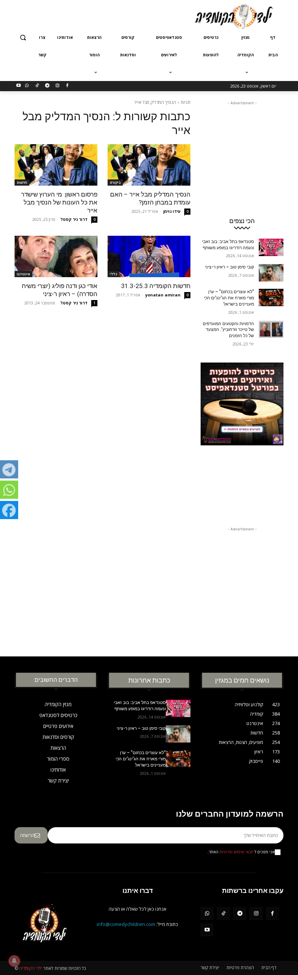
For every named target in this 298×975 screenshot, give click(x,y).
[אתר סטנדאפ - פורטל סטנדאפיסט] (242, 435)
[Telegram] (47, 86)
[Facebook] (67, 86)
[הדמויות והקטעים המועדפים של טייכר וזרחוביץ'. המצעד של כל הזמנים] (271, 329)
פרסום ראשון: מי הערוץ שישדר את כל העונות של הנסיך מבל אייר (59, 202)
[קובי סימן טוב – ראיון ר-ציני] (271, 273)
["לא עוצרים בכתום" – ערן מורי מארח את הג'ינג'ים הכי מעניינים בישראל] (271, 297)
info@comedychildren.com (126, 924)
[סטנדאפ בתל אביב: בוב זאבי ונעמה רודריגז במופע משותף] (271, 247)
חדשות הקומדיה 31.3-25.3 (155, 286)
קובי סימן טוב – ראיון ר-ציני (229, 267)
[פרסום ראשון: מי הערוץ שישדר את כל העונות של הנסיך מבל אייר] (56, 165)
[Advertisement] (100, 16)
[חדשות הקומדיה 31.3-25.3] (149, 256)
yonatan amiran (163, 295)
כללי (113, 273)
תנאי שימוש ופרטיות (236, 851)
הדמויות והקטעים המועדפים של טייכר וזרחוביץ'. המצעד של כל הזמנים (228, 330)
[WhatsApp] (27, 86)
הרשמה (27, 835)
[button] (23, 37)
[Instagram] (57, 86)
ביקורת (115, 182)
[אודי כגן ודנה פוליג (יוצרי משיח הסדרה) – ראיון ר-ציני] (56, 256)
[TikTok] (37, 86)
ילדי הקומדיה (30, 968)
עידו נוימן (172, 211)
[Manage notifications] (14, 961)
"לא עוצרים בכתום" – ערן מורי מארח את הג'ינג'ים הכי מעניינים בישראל (229, 298)
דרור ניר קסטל (74, 219)
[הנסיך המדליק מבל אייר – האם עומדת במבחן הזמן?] (149, 165)
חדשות (22, 182)
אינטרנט (23, 273)
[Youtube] (19, 86)
